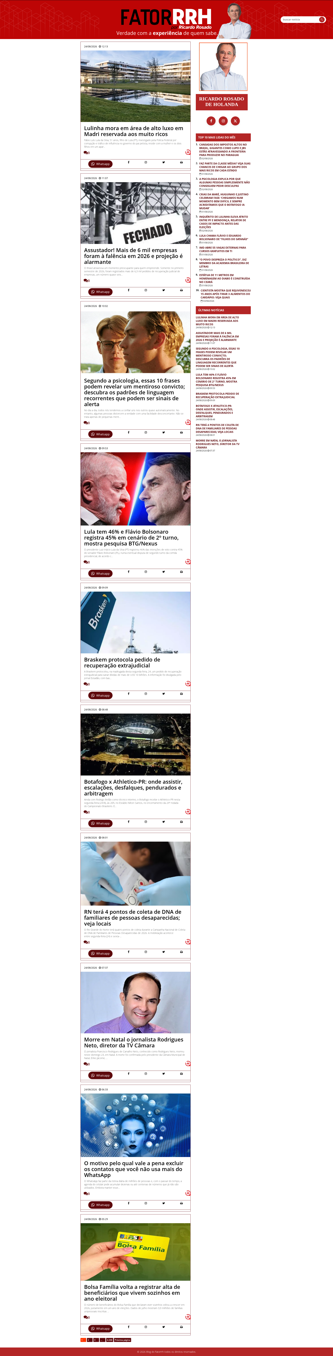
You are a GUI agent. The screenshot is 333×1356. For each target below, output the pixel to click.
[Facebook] (211, 120)
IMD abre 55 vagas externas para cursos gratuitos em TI (222, 249)
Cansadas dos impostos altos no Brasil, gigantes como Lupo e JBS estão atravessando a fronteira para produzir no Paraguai (223, 150)
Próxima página (122, 1339)
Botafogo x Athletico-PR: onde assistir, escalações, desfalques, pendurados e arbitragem (214, 411)
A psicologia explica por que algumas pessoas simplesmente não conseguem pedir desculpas (224, 182)
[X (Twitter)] (235, 120)
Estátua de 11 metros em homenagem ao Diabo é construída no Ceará (224, 278)
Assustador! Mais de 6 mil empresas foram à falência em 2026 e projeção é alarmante (217, 336)
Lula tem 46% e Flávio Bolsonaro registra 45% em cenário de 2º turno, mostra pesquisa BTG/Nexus (216, 380)
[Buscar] (322, 19)
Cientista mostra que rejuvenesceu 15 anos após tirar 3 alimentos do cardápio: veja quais (226, 294)
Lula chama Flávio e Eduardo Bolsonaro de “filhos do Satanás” (223, 237)
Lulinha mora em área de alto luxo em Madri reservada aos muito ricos (217, 321)
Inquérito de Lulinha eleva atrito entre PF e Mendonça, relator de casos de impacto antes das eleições (223, 222)
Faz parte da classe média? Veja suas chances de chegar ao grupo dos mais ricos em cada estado (224, 167)
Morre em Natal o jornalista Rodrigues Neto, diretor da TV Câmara (218, 444)
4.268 (109, 1339)
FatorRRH (166, 19)
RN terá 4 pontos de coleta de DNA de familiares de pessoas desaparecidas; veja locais (217, 428)
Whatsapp (103, 164)
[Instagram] (223, 120)
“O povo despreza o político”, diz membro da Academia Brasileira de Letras (224, 263)
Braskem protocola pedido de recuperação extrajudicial (217, 395)
